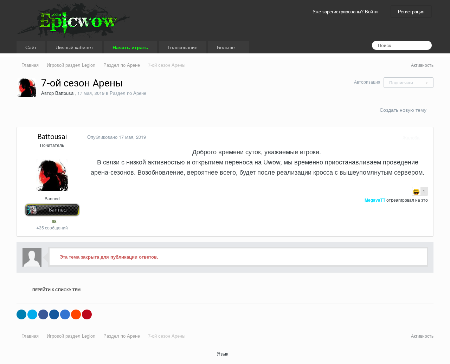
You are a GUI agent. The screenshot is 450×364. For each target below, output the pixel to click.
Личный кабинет (74, 47)
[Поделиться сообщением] (426, 137)
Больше (226, 47)
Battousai (65, 93)
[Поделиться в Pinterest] (87, 314)
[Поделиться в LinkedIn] (21, 314)
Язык (223, 353)
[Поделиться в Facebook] (43, 314)
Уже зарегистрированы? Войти (346, 11)
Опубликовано (116, 137)
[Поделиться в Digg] (54, 314)
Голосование (183, 47)
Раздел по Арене (128, 93)
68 (54, 221)
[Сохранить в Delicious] (65, 314)
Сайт (31, 47)
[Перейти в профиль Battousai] (26, 87)
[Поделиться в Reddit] (76, 314)
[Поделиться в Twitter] (32, 314)
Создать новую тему (403, 109)
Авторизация (367, 82)
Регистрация (411, 11)
